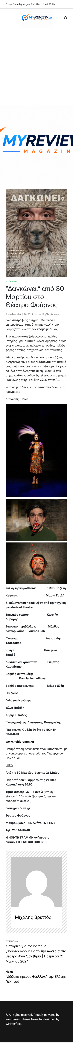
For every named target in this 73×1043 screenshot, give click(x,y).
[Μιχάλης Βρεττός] (36, 882)
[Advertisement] (36, 66)
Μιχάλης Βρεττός (51, 314)
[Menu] (8, 18)
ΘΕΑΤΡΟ (13, 281)
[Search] (65, 18)
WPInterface (13, 1024)
